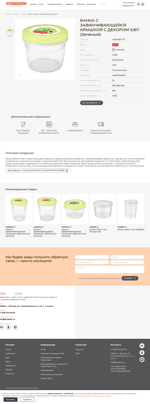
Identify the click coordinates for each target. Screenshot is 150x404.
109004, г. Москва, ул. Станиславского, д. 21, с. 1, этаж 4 (123, 355)
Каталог (33, 4)
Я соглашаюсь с (99, 278)
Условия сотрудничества (52, 353)
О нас (43, 349)
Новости (80, 349)
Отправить (128, 278)
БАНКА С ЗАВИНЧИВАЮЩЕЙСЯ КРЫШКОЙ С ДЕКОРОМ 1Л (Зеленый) (45, 233)
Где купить (91, 4)
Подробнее (27, 399)
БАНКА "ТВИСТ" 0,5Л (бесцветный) (98, 231)
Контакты (81, 4)
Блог (78, 353)
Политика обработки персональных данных (22, 388)
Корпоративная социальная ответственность (54, 365)
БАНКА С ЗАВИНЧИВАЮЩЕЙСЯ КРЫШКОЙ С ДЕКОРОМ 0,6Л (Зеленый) (74, 233)
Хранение (10, 353)
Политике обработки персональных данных (93, 396)
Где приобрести (89, 103)
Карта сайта (46, 378)
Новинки (10, 374)
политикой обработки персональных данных (105, 278)
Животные (11, 366)
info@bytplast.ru (128, 6)
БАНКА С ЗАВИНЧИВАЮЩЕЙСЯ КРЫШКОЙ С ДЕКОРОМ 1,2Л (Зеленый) (18, 233)
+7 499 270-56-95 (128, 3)
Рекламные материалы (52, 374)
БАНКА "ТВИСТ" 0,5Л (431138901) (130, 230)
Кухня (8, 349)
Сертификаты (47, 370)
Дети (8, 361)
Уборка (9, 370)
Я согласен (10, 399)
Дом (8, 357)
